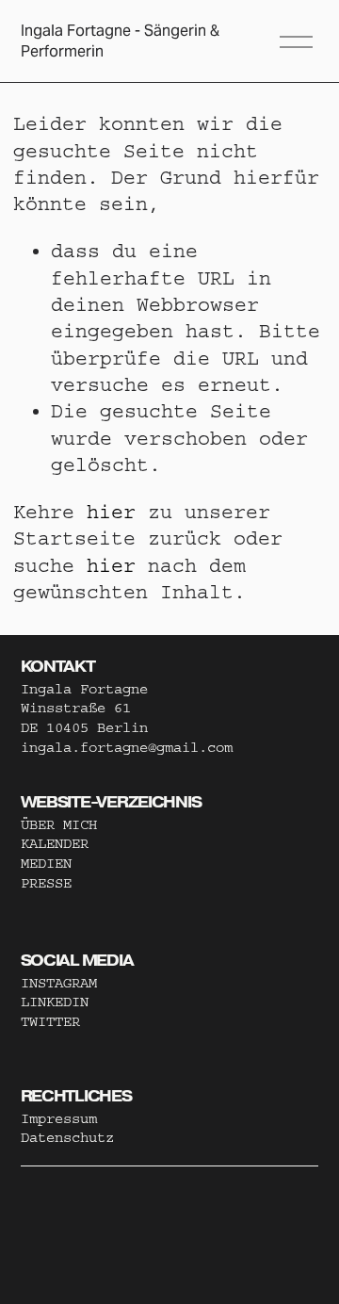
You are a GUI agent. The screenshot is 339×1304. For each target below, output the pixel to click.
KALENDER (55, 844)
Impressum (59, 1119)
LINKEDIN (55, 1002)
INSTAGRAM (59, 983)
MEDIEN (46, 864)
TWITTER (50, 1022)
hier (111, 512)
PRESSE (46, 883)
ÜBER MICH (59, 825)
